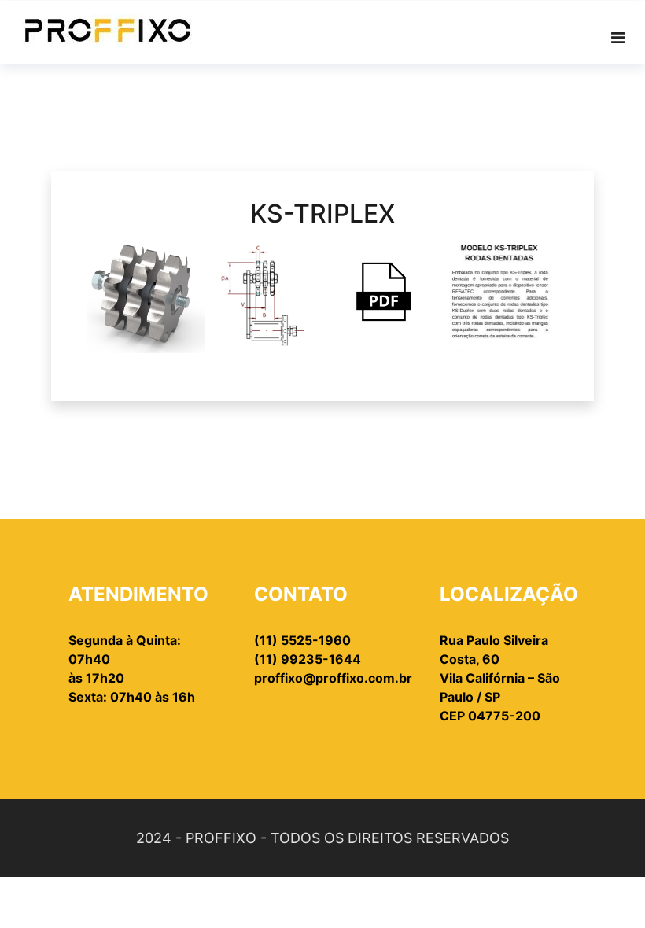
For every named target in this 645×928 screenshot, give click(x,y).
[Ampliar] (185, 255)
